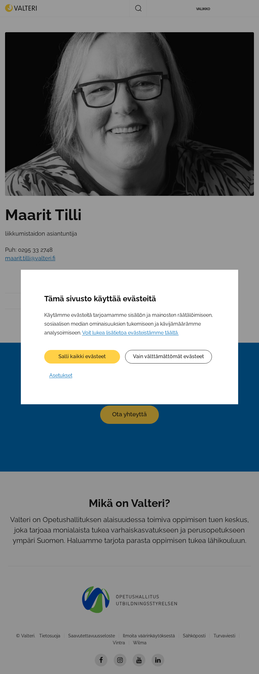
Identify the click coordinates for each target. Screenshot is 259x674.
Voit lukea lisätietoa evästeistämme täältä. (130, 333)
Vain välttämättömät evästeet (168, 356)
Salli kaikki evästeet (82, 356)
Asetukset (60, 375)
